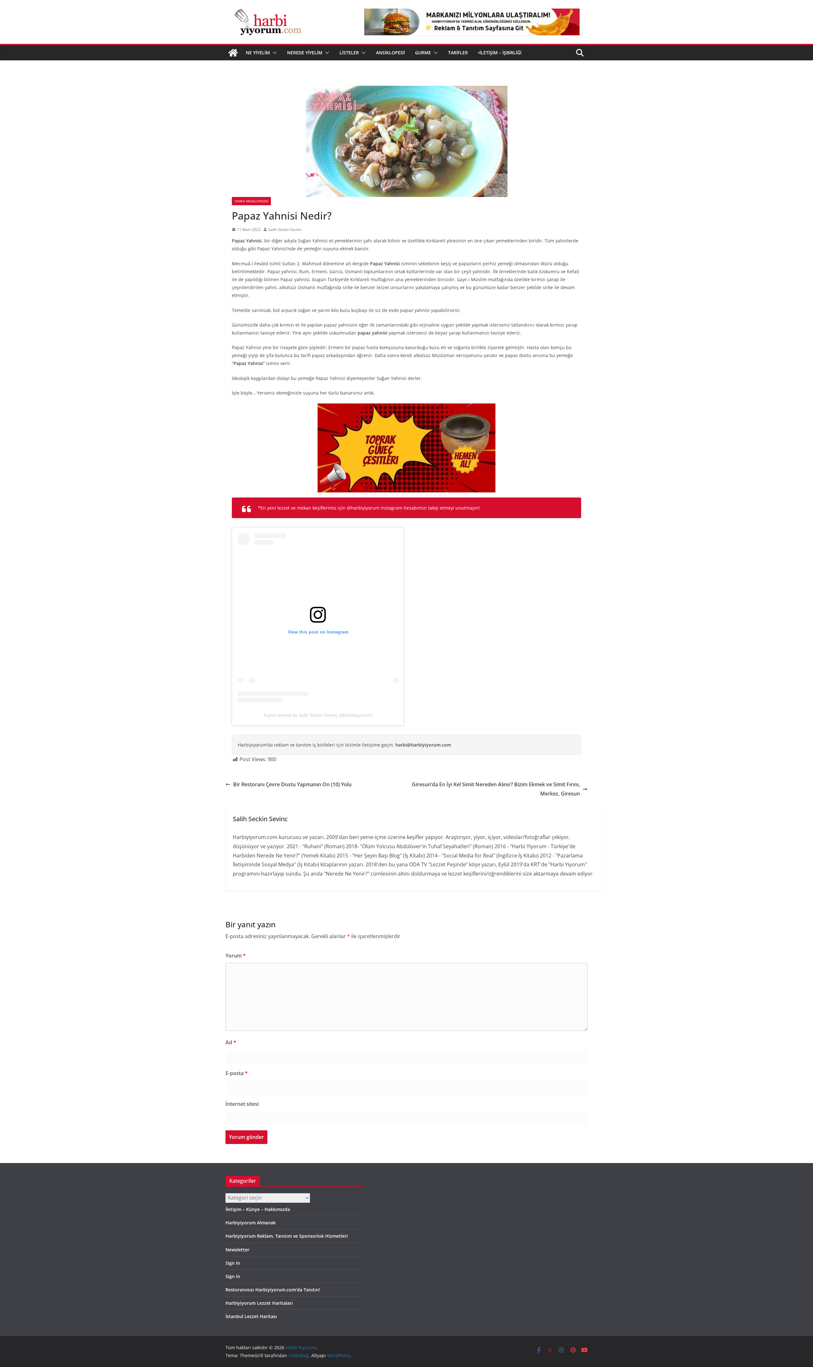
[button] (273, 52)
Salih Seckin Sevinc (285, 229)
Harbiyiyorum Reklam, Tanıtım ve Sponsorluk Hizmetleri (286, 1236)
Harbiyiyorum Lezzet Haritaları (259, 1303)
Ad (230, 1042)
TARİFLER (458, 53)
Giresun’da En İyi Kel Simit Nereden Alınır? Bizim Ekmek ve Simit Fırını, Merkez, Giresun (496, 789)
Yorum (235, 955)
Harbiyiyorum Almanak (250, 1223)
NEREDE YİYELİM (304, 53)
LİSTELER (349, 53)
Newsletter (237, 1250)
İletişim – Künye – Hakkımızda (257, 1209)
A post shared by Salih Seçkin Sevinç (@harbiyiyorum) (318, 715)
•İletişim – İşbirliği (499, 53)
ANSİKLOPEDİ (390, 53)
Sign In (232, 1263)
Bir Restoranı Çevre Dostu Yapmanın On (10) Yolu (292, 784)
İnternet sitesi (242, 1103)
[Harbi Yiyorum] (233, 52)
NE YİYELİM (258, 53)
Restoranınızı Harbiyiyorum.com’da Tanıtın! (272, 1290)
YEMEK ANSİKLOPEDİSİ (251, 201)
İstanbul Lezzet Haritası (251, 1316)
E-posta (236, 1073)
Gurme (423, 53)
